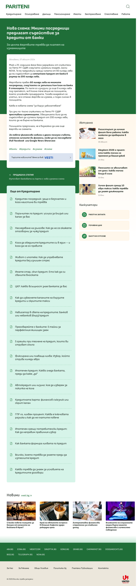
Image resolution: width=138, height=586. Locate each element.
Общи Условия (41, 568)
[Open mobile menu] (127, 6)
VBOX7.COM (35, 549)
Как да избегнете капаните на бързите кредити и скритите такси (39, 299)
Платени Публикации (82, 568)
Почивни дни (95, 225)
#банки (13, 149)
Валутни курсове (97, 236)
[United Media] (125, 579)
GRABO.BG (78, 549)
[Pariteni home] (17, 6)
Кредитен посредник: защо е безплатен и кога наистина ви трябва (40, 200)
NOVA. (12, 70)
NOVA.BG (41, 554)
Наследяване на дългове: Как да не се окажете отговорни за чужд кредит (43, 229)
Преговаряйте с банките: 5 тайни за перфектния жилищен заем (38, 328)
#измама (37, 149)
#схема (48, 149)
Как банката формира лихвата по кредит (41, 443)
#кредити (24, 149)
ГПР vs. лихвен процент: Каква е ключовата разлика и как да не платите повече (42, 416)
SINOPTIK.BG (50, 549)
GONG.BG (64, 549)
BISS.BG (10, 554)
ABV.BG (10, 549)
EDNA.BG (21, 549)
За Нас (10, 568)
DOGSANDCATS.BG (114, 549)
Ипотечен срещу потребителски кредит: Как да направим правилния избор (41, 430)
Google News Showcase (42, 140)
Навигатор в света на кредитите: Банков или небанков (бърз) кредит (41, 314)
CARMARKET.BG (94, 549)
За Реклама (23, 568)
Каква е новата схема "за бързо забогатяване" (35, 105)
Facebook (19, 140)
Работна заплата (97, 214)
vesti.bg (25, 495)
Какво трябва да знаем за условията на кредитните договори (39, 471)
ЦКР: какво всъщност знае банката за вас (41, 286)
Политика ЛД (60, 568)
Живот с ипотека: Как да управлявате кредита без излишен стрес (39, 259)
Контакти (103, 568)
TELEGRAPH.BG (25, 554)
